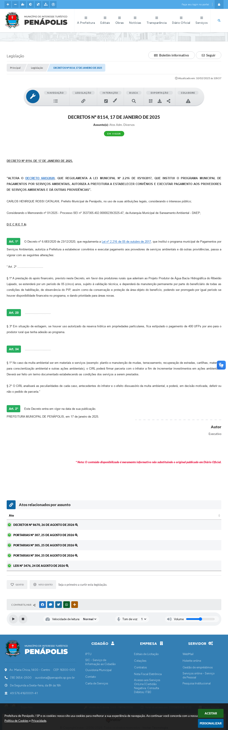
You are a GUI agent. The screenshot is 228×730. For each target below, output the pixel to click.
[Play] (13, 619)
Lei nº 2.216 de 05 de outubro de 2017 (126, 241)
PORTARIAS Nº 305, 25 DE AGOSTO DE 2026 (44, 545)
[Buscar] (219, 20)
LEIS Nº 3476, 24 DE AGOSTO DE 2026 (39, 565)
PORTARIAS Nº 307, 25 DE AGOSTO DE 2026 (44, 535)
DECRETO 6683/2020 (40, 178)
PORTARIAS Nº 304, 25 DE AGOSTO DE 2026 (44, 555)
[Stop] (22, 619)
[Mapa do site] (45, 4)
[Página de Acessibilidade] (53, 4)
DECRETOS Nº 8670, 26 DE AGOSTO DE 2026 (44, 525)
